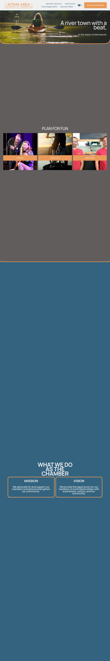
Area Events (70, 4)
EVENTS (20, 158)
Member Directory (54, 4)
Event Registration (49, 6)
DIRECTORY (90, 158)
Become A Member (95, 5)
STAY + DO (55, 158)
